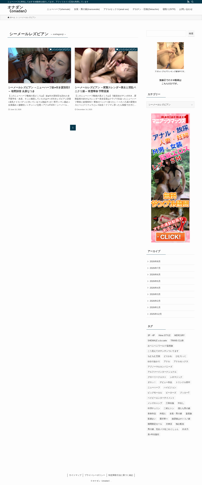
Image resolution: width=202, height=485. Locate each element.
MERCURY (179, 335)
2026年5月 (155, 281)
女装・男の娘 (176, 413)
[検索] (192, 1)
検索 (191, 33)
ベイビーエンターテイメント (161, 398)
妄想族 (189, 413)
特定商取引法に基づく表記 (120, 475)
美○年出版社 (153, 434)
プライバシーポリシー (95, 475)
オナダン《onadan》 (18, 9)
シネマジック (176, 377)
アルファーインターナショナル (162, 372)
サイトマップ (75, 475)
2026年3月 (155, 294)
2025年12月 (156, 314)
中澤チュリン (154, 408)
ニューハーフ (154, 387)
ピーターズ (171, 393)
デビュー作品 (166, 382)
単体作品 (152, 413)
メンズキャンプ (155, 403)
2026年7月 (155, 268)
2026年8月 (155, 261)
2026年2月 (155, 301)
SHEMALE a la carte (157, 340)
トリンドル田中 (183, 382)
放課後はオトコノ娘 (181, 419)
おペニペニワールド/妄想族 (160, 346)
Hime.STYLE (165, 335)
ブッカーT (184, 393)
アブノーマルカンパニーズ (160, 366)
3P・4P (151, 335)
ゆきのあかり (154, 361)
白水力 (185, 429)
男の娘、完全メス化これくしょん (163, 429)
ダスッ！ (152, 382)
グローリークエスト (157, 377)
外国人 (163, 413)
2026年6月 (155, 274)
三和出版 (170, 403)
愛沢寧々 (164, 419)
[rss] (188, 1)
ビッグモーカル (155, 393)
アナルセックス (181, 361)
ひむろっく (181, 356)
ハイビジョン (170, 387)
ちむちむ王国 (154, 356)
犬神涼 (169, 424)
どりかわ (168, 356)
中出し (181, 403)
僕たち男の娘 (184, 408)
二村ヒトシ (169, 408)
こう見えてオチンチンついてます (163, 351)
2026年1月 (155, 307)
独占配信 (180, 424)
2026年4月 (155, 287)
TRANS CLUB (177, 340)
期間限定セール (155, 424)
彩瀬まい (152, 419)
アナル (167, 361)
